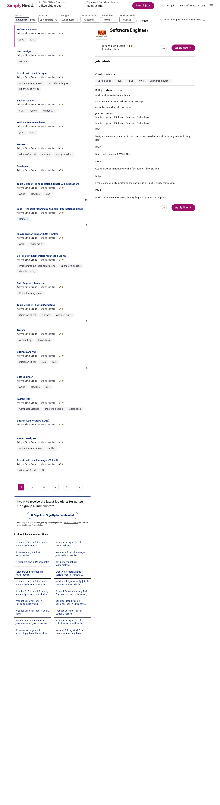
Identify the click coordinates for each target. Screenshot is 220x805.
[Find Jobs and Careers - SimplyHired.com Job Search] (20, 5)
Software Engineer (27, 29)
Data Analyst (24, 51)
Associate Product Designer (32, 73)
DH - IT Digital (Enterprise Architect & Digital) (42, 255)
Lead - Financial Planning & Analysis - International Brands (50, 209)
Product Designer (26, 438)
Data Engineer (25, 377)
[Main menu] (211, 5)
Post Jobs (171, 5)
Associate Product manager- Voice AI (37, 460)
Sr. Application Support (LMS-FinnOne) (38, 234)
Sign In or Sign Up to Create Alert (54, 515)
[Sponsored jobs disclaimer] (204, 19)
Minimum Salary (90, 15)
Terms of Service (71, 523)
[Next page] (79, 487)
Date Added (107, 15)
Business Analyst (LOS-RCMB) (33, 420)
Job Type (65, 15)
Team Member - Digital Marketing (36, 305)
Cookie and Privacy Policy (32, 525)
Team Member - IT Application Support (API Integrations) (48, 184)
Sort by (17, 15)
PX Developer (24, 398)
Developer (22, 166)
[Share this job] (164, 48)
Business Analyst (26, 100)
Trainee (21, 144)
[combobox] (59, 5)
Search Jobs (143, 5)
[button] (127, 20)
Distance (42, 15)
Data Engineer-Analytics (30, 283)
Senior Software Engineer (31, 122)
